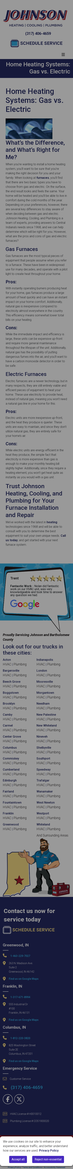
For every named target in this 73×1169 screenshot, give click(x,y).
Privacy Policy (49, 1150)
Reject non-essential (48, 1159)
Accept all (18, 1159)
